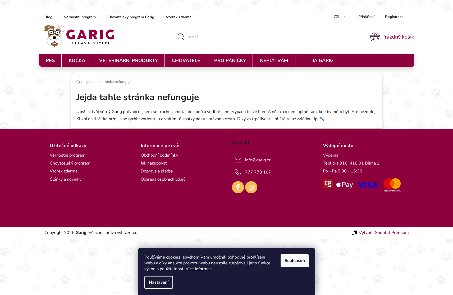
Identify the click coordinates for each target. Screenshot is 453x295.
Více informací (199, 269)
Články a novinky (65, 179)
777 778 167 (258, 172)
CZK (338, 16)
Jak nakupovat (154, 163)
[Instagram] (251, 187)
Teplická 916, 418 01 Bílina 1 (351, 163)
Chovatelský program (70, 163)
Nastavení (158, 282)
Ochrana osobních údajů (163, 179)
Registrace (394, 16)
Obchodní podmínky (159, 155)
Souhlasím (295, 261)
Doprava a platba (157, 171)
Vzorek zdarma (178, 17)
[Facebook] (238, 187)
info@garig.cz (258, 160)
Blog (48, 17)
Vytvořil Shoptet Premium (384, 233)
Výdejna (330, 155)
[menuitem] (50, 60)
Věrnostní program (80, 17)
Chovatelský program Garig (130, 17)
